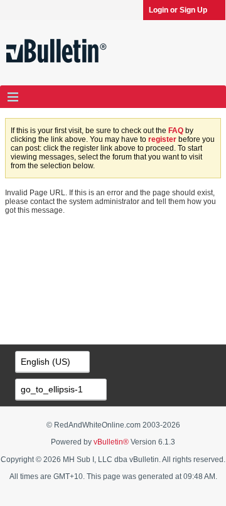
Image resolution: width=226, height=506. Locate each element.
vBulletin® (111, 442)
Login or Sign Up (178, 10)
